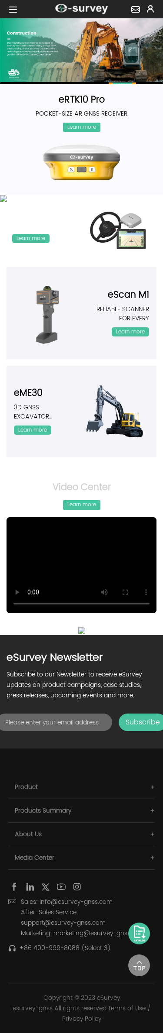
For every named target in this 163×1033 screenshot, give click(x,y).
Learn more (81, 127)
